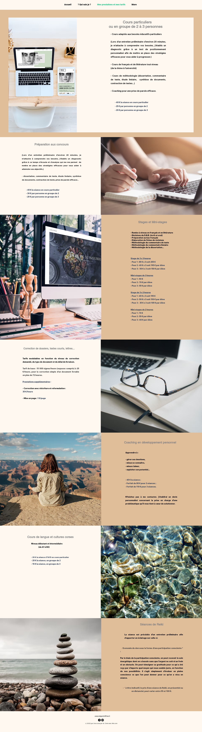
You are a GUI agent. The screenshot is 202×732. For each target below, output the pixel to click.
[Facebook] (99, 720)
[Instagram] (102, 720)
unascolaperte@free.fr (102, 716)
